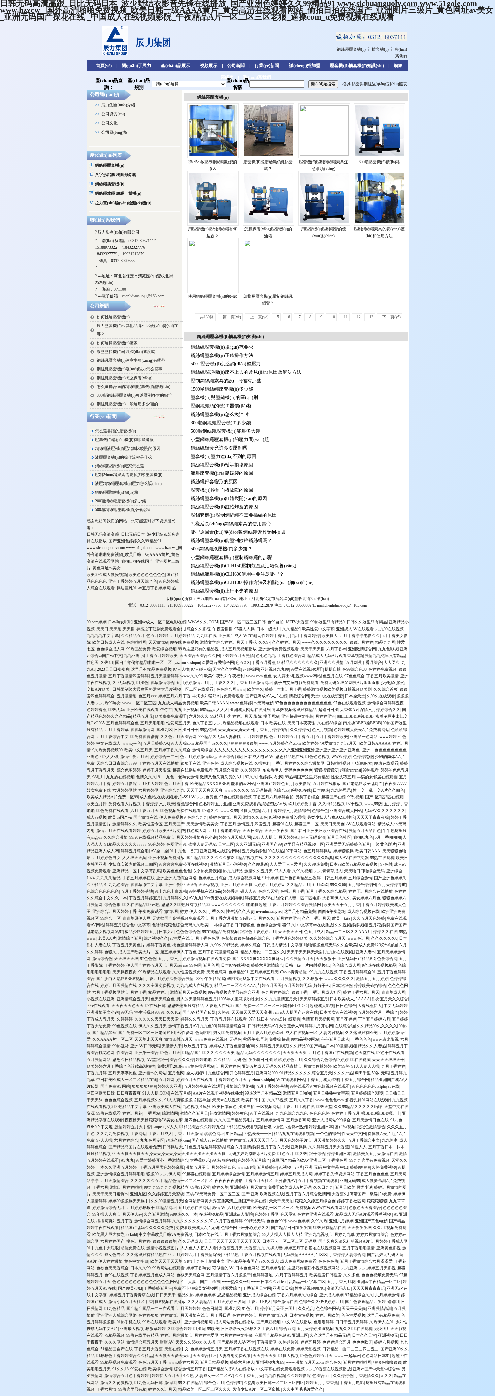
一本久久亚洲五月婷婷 (117, 1167)
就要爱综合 (231, 1288)
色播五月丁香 (292, 891)
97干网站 (294, 851)
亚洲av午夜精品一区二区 (379, 1281)
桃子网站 (271, 716)
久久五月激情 (156, 1214)
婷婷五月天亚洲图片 (278, 1308)
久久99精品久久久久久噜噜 (358, 1106)
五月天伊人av (130, 1214)
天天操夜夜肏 (124, 972)
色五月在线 (333, 676)
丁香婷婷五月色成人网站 (152, 1275)
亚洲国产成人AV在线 (237, 635)
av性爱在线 (180, 938)
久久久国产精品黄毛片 (234, 1120)
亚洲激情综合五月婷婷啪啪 (120, 1174)
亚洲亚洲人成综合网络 (220, 851)
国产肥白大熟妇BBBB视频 (119, 978)
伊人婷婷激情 (110, 1261)
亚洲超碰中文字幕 (297, 716)
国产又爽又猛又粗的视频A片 (344, 1241)
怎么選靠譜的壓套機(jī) (115, 431)
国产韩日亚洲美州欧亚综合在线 (318, 830)
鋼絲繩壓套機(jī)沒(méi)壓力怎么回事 (129, 369)
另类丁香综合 (307, 797)
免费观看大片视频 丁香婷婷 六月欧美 (141, 803)
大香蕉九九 (254, 1248)
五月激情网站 (99, 1059)
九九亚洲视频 (186, 709)
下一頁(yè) (391, 317)
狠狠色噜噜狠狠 (387, 1362)
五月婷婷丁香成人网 (389, 1241)
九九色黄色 (207, 797)
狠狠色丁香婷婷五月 (258, 931)
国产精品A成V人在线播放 (231, 1369)
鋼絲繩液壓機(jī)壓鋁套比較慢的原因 (127, 448)
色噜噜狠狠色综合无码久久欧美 (180, 925)
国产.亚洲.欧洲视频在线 (262, 1194)
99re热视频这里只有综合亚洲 (234, 992)
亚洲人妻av (365, 952)
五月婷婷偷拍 (273, 1268)
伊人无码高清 (313, 837)
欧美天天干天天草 (166, 1261)
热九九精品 (233, 871)
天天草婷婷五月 (314, 999)
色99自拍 (275, 622)
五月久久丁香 (301, 1100)
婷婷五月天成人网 (235, 837)
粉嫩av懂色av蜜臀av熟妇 (285, 1126)
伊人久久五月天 (152, 1026)
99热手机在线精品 (205, 891)
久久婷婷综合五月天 (327, 938)
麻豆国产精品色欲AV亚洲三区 (299, 1160)
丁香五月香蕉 (264, 662)
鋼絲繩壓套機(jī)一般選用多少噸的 (127, 404)
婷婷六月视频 (386, 1342)
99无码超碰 (261, 790)
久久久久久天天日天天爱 (156, 1019)
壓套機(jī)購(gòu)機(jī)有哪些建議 (124, 439)
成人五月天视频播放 (238, 649)
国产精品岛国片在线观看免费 (134, 1147)
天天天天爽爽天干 (388, 1059)
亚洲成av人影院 (239, 1214)
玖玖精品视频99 (101, 1153)
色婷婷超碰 (363, 756)
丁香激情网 (267, 1342)
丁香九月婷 (97, 1073)
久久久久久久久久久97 (192, 1221)
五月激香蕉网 (298, 1120)
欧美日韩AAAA (214, 703)
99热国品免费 (138, 649)
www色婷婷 (298, 1221)
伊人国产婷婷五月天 (145, 965)
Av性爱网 (185, 1032)
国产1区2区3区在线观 (384, 797)
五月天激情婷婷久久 (327, 1140)
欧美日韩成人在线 (108, 642)
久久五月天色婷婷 (369, 918)
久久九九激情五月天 (279, 999)
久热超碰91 (288, 1342)
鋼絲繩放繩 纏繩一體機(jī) (118, 193)
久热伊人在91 (381, 1322)
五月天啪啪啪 (152, 723)
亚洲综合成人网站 (346, 810)
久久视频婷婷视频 (351, 925)
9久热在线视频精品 (379, 965)
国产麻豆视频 (268, 1322)
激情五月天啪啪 (297, 1093)
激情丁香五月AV (183, 1026)
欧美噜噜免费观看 (171, 716)
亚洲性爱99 (174, 884)
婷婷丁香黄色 (158, 945)
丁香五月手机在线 (298, 1106)
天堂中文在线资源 (327, 696)
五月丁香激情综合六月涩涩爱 (366, 1261)
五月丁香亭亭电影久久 (359, 635)
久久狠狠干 (312, 978)
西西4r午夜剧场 (331, 911)
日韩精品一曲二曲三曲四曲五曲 (350, 1349)
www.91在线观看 (285, 1019)
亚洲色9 (94, 756)
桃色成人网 (197, 830)
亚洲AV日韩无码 (145, 1046)
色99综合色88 (354, 669)
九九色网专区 (152, 1140)
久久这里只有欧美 (361, 1032)
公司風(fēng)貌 (114, 132)
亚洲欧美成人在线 (164, 1106)
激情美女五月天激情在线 (375, 1153)
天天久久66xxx (188, 1342)
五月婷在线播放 (326, 783)
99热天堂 (324, 1106)
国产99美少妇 (130, 1288)
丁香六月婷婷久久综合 (297, 1295)
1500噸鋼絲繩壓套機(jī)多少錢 (222, 389)
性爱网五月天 (178, 723)
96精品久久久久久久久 (297, 662)
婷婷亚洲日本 (321, 1126)
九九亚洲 (132, 655)
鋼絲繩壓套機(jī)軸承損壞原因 (222, 464)
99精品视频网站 (305, 1039)
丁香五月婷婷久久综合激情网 (298, 763)
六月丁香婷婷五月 (291, 1275)
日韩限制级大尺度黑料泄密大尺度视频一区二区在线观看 (163, 689)
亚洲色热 (210, 763)
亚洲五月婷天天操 (236, 884)
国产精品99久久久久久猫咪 (210, 857)
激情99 (170, 1382)
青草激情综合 (162, 682)
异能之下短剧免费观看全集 (160, 629)
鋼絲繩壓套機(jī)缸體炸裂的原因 (224, 506)
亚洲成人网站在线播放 (250, 709)
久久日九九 (323, 1187)
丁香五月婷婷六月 (374, 1019)
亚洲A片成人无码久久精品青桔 (270, 1066)
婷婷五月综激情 (174, 1335)
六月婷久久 (199, 716)
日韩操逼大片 (175, 1147)
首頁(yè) (104, 65)
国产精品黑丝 (104, 1032)
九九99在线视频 (389, 629)
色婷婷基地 (263, 1275)
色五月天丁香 (176, 783)
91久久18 (120, 1369)
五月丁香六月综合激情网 (308, 1194)
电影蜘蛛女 (362, 763)
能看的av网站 (243, 783)
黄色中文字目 (136, 1261)
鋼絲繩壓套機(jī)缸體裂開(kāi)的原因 (229, 498)
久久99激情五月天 (167, 1200)
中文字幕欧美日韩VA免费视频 (166, 1234)
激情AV (219, 1207)
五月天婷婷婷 (188, 1308)
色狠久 (110, 952)
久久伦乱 (306, 1308)
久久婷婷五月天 (286, 642)
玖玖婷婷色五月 (288, 1059)
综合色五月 (214, 1382)
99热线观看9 (301, 1086)
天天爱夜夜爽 (359, 1227)
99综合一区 (110, 918)
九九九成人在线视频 (194, 985)
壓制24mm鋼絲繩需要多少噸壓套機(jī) (128, 474)
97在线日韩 (155, 1005)
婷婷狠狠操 (343, 851)
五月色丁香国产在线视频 (330, 1052)
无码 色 (239, 1059)
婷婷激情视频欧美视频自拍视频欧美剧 (337, 689)
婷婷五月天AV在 (259, 898)
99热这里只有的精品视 (198, 649)
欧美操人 (330, 635)
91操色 (142, 682)
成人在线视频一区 (301, 1032)
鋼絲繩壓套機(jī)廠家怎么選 (119, 466)
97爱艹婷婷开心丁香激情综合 (162, 1160)
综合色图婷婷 (129, 770)
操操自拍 (333, 669)
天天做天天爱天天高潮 (251, 1012)
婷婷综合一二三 (164, 756)
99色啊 (195, 965)
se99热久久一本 (183, 1214)
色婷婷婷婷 (242, 1315)
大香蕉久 (340, 1194)
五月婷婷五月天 (264, 972)
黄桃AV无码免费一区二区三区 (213, 1194)
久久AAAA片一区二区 (112, 1039)
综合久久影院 (199, 629)
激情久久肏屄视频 (116, 1382)
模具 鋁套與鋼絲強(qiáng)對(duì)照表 (374, 84)
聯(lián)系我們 (257, 77)
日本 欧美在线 (273, 723)
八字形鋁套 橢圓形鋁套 (115, 174)
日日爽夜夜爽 (129, 1093)
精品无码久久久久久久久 (258, 1052)
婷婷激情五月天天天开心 (251, 1140)
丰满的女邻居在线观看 (377, 777)
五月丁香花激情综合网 (218, 952)
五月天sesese (176, 965)
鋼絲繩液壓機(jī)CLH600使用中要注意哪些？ (237, 574)
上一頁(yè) (259, 317)
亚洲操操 (299, 1147)
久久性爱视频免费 (188, 972)
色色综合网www (230, 689)
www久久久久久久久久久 (325, 642)
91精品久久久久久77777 (125, 844)
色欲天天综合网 (190, 1275)
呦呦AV (167, 1342)
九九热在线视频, (339, 952)
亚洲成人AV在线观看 (355, 629)
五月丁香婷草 (116, 729)
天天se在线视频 (226, 1100)
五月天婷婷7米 (156, 743)
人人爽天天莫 (134, 857)
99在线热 (276, 851)
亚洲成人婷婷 (331, 1295)
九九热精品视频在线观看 (236, 723)
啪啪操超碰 (256, 904)
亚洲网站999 (267, 1073)
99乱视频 (355, 797)
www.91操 (246, 1167)
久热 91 (106, 662)
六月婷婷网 (148, 790)
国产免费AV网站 (115, 1086)
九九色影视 (388, 649)
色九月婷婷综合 (275, 992)
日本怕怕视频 (301, 1315)
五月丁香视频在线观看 (318, 1180)
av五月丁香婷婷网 (154, 588)
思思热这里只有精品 (185, 1005)
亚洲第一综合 (146, 1052)
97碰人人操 (244, 629)
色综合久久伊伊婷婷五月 (321, 1301)
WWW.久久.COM (203, 622)
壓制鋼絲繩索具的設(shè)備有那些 (226, 380)
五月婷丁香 (136, 992)
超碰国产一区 (306, 824)
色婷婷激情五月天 (206, 1349)
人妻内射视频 (331, 1032)
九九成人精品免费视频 (178, 703)
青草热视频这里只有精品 (294, 709)
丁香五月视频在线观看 (260, 1254)
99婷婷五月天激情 (238, 655)
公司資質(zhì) (113, 114)
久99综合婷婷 (179, 1328)
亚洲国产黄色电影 (371, 1221)
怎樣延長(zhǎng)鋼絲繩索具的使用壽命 (231, 523)
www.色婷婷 (241, 703)
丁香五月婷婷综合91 (357, 972)
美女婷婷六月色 (366, 898)
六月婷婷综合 (126, 1140)
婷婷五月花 (132, 1113)
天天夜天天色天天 (127, 1005)
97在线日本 (259, 1019)
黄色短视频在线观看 (332, 1086)
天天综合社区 (205, 1355)
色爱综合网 (387, 958)
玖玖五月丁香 (196, 1046)
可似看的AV (223, 1268)
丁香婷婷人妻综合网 (347, 1254)
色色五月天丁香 (152, 1362)
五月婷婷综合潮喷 (367, 1093)
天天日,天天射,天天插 (115, 629)
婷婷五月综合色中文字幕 (128, 925)
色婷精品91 (238, 972)
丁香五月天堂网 (257, 1288)
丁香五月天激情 (188, 1133)
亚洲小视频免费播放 (166, 857)
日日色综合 (346, 1005)
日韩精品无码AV (262, 1026)
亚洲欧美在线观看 (142, 709)
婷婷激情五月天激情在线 (182, 1315)
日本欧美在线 (206, 1234)
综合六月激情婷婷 (243, 1147)
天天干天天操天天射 (305, 952)
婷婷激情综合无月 (108, 1207)
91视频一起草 (291, 1167)
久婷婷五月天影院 (272, 1046)
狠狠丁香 (299, 992)
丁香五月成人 (160, 1133)
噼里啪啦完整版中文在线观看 (248, 978)
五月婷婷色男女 (106, 857)
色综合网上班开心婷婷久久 (245, 1227)
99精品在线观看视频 (244, 1126)
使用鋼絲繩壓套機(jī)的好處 (212, 296)
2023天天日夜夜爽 (113, 669)
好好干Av (322, 985)
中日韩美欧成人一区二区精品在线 (126, 1079)
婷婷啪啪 (204, 1059)
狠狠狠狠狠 (377, 1200)
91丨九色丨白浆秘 (171, 891)
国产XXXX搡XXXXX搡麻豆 (258, 958)
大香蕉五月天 (231, 1248)
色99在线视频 (116, 1275)
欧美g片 (175, 1322)
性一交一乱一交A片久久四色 (378, 790)
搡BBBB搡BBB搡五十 (380, 1113)
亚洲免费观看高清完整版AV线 (260, 803)
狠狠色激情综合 (371, 1126)
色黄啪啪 (203, 1032)
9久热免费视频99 (107, 750)
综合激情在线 (285, 1301)
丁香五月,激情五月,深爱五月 (245, 824)
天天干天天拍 (281, 1200)
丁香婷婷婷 (114, 965)
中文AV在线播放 (297, 1322)
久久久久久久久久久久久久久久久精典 (298, 857)
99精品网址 (166, 1207)
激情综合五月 (130, 938)
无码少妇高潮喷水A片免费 (252, 1153)
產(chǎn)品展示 (175, 65)
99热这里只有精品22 (263, 1093)
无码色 (235, 1039)
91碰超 (246, 918)
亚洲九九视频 (316, 1234)
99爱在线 (138, 1369)
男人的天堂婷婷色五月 (196, 999)
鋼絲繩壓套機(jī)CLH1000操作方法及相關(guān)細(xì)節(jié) (252, 582)
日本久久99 (140, 1268)
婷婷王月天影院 (156, 770)
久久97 (264, 642)
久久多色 (351, 1275)
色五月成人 (314, 931)
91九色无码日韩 (148, 1382)
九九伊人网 (170, 1174)
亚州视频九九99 (275, 669)
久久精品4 (222, 1059)
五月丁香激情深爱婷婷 (128, 676)
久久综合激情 (115, 837)
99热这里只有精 (132, 1389)
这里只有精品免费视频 (151, 669)
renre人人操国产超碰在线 (295, 1012)
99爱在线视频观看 (307, 669)
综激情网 (170, 1113)
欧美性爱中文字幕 (318, 629)
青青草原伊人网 (136, 918)
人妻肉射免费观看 (235, 1355)
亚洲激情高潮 (380, 1308)
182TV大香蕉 (297, 622)
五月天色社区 (339, 837)
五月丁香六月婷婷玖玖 (263, 1032)
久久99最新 (258, 864)
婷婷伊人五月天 (166, 1375)
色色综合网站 (328, 1308)
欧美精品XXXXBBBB (209, 783)
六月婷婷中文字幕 (236, 1335)
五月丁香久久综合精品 (326, 891)
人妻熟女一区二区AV (214, 1375)
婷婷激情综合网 (232, 1026)
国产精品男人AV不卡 (236, 1342)
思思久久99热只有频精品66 (185, 904)
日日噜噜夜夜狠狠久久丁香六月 (249, 1328)
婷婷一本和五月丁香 (283, 689)
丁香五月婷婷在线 (138, 877)
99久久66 (338, 884)
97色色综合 (354, 676)
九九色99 (208, 1026)
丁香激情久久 (367, 1375)
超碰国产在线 (333, 797)
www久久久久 (237, 790)
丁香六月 (100, 1187)
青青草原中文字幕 (146, 884)
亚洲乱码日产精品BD (356, 958)
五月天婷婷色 (254, 851)
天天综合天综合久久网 (199, 655)
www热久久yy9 (235, 1281)
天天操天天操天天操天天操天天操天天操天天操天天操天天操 (172, 1153)
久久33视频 (277, 1100)
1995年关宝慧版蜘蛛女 (239, 999)
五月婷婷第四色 (221, 1167)
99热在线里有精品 (142, 1335)
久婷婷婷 (125, 1019)
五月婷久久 (264, 918)
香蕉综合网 (187, 803)
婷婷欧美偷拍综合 (370, 985)
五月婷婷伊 (267, 1167)
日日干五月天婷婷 (351, 1322)
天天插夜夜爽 (276, 830)
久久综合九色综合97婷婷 (326, 1059)
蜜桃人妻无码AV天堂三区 (211, 844)
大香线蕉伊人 (370, 1005)
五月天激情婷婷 (165, 676)
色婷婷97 (234, 1382)
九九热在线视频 (120, 777)
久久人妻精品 (199, 1301)
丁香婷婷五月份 (158, 1288)
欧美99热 (341, 1066)
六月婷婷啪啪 (239, 1207)
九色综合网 (218, 1073)
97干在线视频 (262, 1113)
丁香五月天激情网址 (254, 682)
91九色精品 (114, 1308)
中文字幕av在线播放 (315, 925)
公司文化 (109, 123)
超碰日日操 (328, 709)
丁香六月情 (106, 1389)
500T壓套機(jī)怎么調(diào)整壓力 (226, 363)
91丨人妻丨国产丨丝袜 (200, 1281)
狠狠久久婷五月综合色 (315, 1200)
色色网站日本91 (376, 1355)
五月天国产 (174, 824)
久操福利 (262, 763)
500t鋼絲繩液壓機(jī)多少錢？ (221, 548)
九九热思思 (341, 790)
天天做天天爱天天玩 (173, 1355)
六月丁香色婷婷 (228, 1221)
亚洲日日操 (283, 1288)
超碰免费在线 (133, 1248)
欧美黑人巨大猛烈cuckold (114, 1234)
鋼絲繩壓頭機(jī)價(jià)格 (116, 492)
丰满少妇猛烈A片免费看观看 (218, 696)
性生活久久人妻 (240, 911)
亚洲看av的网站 (152, 1073)
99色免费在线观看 (112, 810)
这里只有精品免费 (300, 911)
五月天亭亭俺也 (122, 1073)
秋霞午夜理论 (255, 1039)
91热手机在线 (129, 1322)
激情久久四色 (255, 817)
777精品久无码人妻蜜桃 (220, 736)
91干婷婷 (270, 877)
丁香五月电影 (352, 1382)
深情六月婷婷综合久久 (380, 709)
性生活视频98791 (149, 1012)
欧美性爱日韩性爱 (325, 1275)
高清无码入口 (339, 1288)
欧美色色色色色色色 (147, 574)
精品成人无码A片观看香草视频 (335, 655)
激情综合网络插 (240, 1086)
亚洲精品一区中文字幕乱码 (136, 871)
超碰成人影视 (322, 1005)
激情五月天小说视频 (228, 864)
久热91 (224, 1012)
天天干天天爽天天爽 (204, 790)
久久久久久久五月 (146, 1180)
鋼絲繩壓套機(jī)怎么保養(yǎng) (124, 377)
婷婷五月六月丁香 (174, 696)
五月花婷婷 (379, 925)
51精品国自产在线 (116, 1349)
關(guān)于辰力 (136, 65)
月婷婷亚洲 (325, 716)
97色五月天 (170, 1052)
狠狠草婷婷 (155, 1328)
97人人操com (182, 743)
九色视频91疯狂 (197, 1106)
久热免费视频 (384, 1167)
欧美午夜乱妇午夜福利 (224, 676)
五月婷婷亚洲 (288, 918)
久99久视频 (302, 871)
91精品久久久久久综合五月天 (305, 1073)
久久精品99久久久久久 (377, 1026)
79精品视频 (114, 1335)
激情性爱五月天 (134, 756)
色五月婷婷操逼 (317, 851)
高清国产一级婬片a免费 (371, 1194)
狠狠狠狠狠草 (164, 1241)
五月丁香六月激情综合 (240, 1234)
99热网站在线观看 (168, 1268)
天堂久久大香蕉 (227, 669)
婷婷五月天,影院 (247, 716)
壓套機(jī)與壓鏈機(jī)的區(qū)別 (224, 397)
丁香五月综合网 (355, 1079)
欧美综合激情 (160, 1369)
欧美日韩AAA (368, 851)
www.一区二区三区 (139, 703)
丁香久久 (216, 911)
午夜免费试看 (150, 911)
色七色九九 (266, 655)
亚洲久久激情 (332, 662)
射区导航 (202, 1100)
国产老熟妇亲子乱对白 (362, 783)
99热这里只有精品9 (327, 622)
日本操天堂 (355, 696)
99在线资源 (360, 1059)
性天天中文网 (354, 1133)
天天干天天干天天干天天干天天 (232, 1241)
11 (346, 317)
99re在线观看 (98, 1005)
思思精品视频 (229, 1295)
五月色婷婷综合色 (122, 723)
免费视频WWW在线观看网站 (321, 1207)
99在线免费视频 (184, 642)
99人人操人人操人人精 (282, 1234)
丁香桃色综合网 (291, 655)
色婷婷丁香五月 (345, 1113)
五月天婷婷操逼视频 (315, 1328)
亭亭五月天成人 (335, 1039)
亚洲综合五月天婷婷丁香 (114, 911)
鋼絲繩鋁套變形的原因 (214, 481)
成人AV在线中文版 (351, 857)
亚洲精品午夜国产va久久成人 (252, 1261)
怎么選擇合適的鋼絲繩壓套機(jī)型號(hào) (133, 386)
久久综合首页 (385, 689)
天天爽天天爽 (126, 958)
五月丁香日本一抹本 (386, 1147)
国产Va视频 (345, 1126)
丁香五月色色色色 (372, 1174)
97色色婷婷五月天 (316, 1355)
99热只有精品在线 (329, 1227)
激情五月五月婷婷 (372, 978)
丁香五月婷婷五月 (145, 898)
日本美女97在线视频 (338, 1012)
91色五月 (285, 1153)
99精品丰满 (220, 716)
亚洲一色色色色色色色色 (384, 750)
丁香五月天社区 (258, 1180)
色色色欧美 (362, 1342)
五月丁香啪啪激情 (358, 1248)
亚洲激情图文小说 (103, 1012)
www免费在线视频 (211, 1039)
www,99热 (373, 803)
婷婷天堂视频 (308, 1349)
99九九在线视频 (323, 972)
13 (371, 317)
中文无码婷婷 (396, 1005)
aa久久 (386, 1375)
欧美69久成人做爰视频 (107, 574)
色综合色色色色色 (103, 891)
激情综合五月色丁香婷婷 (127, 1375)
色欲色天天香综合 (365, 1207)
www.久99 (229, 810)
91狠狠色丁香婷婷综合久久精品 (124, 1355)
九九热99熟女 (108, 703)
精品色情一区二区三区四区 (188, 1180)
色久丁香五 (202, 723)
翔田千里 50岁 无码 (372, 1073)
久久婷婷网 (250, 770)
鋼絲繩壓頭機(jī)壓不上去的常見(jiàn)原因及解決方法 (246, 372)
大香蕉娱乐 (200, 1160)
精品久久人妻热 (372, 1046)
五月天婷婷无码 (298, 985)
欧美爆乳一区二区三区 (273, 1207)
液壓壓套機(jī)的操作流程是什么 (123, 457)
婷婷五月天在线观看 (194, 1079)
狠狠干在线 (190, 763)
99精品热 (231, 1254)
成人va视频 (96, 817)
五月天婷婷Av (286, 837)
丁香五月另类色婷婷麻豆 (161, 1167)
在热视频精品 (211, 1214)
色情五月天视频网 (318, 1019)
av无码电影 (263, 703)
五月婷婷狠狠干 (140, 1207)
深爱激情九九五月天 (339, 743)
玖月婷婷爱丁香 (302, 803)
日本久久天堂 (364, 1335)
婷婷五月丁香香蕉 (322, 1382)
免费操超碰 (279, 1039)
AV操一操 (159, 851)
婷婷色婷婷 (205, 1295)
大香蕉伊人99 (291, 1026)
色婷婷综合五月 (336, 1342)
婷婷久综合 (250, 945)
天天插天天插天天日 (236, 729)
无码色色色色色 (298, 770)
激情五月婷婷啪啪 (126, 1187)
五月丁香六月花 (341, 1281)
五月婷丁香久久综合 (172, 750)
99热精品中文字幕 (130, 1106)
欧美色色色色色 (177, 871)
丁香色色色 (361, 1039)
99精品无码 (254, 1221)
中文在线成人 (108, 743)
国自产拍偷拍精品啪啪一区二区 (144, 662)
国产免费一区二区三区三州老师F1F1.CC (271, 1005)
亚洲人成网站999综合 (331, 1120)
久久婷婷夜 (300, 729)
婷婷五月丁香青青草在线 (131, 1295)
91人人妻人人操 (365, 1066)
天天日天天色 (332, 824)
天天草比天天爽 (148, 1039)
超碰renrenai (350, 770)
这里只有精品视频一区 (304, 844)
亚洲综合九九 (172, 790)
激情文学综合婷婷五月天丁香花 (228, 642)
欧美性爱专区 (150, 824)
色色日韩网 (212, 1308)
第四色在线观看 (198, 1120)
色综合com (321, 1375)
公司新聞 (236, 65)
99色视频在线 (124, 1026)
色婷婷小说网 (271, 777)
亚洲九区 (138, 1194)
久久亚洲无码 (248, 844)
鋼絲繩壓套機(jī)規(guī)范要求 (222, 347)
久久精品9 (291, 629)
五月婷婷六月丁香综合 (378, 1012)
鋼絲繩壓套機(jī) (351, 49)
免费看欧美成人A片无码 (289, 1187)
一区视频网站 (268, 1106)
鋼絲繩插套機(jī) (109, 184)
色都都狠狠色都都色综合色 (245, 938)
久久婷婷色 (343, 1375)
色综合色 (320, 810)
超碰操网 (251, 669)
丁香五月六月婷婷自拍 (273, 797)
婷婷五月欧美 (327, 1315)
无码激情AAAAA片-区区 (305, 1254)
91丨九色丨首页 (184, 851)
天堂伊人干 (172, 1046)
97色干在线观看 (390, 1052)
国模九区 (164, 729)
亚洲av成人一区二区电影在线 (160, 622)
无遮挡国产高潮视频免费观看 (178, 918)
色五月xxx (147, 696)
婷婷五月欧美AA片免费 (163, 830)
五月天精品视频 (214, 1362)
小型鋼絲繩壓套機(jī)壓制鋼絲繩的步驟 (231, 557)
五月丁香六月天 (275, 1147)
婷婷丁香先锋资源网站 (334, 1174)
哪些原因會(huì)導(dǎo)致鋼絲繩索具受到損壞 (238, 532)
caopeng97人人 (165, 1126)
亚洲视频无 (388, 1335)
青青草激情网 (142, 729)
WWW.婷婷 (341, 756)
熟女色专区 (114, 1254)
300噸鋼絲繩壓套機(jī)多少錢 (221, 422)
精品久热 (185, 1295)
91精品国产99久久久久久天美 (208, 1052)
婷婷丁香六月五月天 (361, 992)
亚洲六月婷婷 (341, 1221)
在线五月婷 (181, 1093)
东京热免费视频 (207, 871)
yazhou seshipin (187, 662)
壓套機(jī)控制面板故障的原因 (222, 490)
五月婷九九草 (342, 1234)
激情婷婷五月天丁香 (132, 1126)
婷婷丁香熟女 (198, 1268)
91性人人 (359, 1147)
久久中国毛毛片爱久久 (303, 1389)
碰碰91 (393, 1301)
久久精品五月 (133, 635)
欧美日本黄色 (224, 1106)
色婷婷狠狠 (148, 1315)
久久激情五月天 (300, 958)
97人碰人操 (201, 669)
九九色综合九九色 (291, 1113)
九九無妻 (390, 1140)
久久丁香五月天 (316, 918)
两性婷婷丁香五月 (274, 635)
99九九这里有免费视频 (369, 1160)
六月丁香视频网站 (108, 992)
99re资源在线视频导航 (223, 898)
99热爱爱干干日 (258, 1133)
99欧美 (213, 1328)
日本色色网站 (247, 1268)
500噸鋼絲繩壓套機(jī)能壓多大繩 (225, 431)
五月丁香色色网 (205, 938)
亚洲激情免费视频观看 (278, 649)
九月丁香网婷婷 (306, 635)
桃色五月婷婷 (138, 1241)
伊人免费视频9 (172, 817)
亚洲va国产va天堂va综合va (376, 1369)
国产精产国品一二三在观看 (150, 1308)
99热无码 (116, 709)
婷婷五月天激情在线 (118, 985)
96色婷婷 (156, 844)
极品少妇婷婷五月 (141, 931)
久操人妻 (274, 1248)
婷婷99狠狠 (360, 1167)
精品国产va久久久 (211, 743)
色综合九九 (197, 817)
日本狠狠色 (342, 985)
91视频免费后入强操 (287, 817)
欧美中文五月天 (138, 750)
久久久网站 (114, 1342)
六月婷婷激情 (387, 1295)
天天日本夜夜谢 (301, 723)
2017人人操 (263, 837)
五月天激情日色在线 (370, 1120)
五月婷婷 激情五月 (271, 1315)
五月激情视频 (288, 978)
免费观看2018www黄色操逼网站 (185, 1066)
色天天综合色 (163, 999)
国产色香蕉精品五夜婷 (300, 877)
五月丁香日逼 (218, 1315)
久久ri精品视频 (331, 803)
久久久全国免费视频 (156, 985)
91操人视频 (250, 810)
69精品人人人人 (214, 709)
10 (333, 317)
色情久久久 (146, 777)
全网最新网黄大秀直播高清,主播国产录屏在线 (226, 1200)
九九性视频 (275, 1375)
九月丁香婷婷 (393, 1066)
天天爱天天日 (290, 931)
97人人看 (282, 871)
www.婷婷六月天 (183, 1362)
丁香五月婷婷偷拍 (272, 729)
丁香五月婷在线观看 (228, 1019)
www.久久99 (191, 676)
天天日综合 (252, 830)
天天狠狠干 (326, 958)
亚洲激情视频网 (198, 1322)
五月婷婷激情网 (270, 1120)
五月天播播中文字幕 (331, 1093)
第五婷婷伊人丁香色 (178, 952)
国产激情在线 (145, 817)
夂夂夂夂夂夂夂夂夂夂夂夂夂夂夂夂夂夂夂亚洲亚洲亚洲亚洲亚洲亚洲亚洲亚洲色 (287, 750)
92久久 (251, 777)
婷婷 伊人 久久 (193, 911)
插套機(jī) (380, 49)
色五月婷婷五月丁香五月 (291, 736)
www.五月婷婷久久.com (280, 743)
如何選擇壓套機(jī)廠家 (117, 343)
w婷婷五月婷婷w (269, 884)
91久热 (188, 1375)
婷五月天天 (272, 985)
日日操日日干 (186, 729)
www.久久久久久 (339, 978)
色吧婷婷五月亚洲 (215, 803)
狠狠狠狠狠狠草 (243, 743)
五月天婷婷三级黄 (229, 1301)
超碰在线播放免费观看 (192, 770)
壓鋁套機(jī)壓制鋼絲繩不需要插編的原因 (234, 515)
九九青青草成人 (328, 871)
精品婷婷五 (158, 992)
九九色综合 (118, 884)
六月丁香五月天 (144, 810)
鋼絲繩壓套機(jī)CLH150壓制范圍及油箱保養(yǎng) (243, 565)
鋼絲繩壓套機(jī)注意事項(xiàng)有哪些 (131, 360)
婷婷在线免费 (282, 1349)
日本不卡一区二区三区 (282, 1241)
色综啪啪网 (136, 642)
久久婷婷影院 (299, 1375)
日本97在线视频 (235, 965)
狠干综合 (317, 1153)
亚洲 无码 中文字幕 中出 (326, 1167)
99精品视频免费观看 (118, 1362)
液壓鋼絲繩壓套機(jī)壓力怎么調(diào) (128, 483)
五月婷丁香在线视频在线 (246, 1349)
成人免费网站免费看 (298, 1261)
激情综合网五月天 (142, 1342)
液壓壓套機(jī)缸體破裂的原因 (222, 473)
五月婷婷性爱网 (204, 1335)
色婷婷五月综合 (212, 877)
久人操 (209, 1342)
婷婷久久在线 (385, 931)
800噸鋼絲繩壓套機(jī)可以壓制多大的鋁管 (134, 395)
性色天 (93, 662)
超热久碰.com (178, 1140)
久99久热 (319, 1221)
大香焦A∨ (349, 709)
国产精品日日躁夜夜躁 (291, 1227)
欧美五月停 (97, 803)
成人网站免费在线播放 (234, 1322)
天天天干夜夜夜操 (373, 817)
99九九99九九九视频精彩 (166, 1187)
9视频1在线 (301, 790)
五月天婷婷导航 (392, 884)
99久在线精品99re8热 (141, 904)
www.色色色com (329, 1100)
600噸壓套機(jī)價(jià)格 (379, 161)
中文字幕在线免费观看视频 (280, 1369)
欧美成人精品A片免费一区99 (112, 797)
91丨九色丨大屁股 (103, 1248)
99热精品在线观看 (154, 972)
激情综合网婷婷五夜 (385, 703)
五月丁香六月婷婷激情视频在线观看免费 (194, 958)
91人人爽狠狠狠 (178, 1100)
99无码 (127, 1012)
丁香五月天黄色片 (128, 945)
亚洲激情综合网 (362, 649)
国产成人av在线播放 (210, 1140)
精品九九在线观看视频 (294, 1133)
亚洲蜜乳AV (285, 1180)
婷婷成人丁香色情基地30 (231, 1046)
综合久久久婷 (182, 1059)
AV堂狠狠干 (157, 1059)
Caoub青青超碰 (294, 972)
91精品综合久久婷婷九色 (201, 1126)
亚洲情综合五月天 (133, 999)
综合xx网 (287, 1328)
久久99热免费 (316, 864)
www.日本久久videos (269, 1281)
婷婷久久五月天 (194, 1019)
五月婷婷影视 (255, 736)
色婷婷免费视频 (382, 669)
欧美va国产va (120, 817)
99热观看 (371, 770)
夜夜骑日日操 (260, 1059)
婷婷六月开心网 (319, 1026)
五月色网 (211, 965)
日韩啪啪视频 (338, 763)
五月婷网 (167, 1079)
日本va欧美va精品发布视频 (354, 864)
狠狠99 (152, 1174)
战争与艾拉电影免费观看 (296, 682)
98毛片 (98, 777)
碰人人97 (248, 891)
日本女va (166, 931)
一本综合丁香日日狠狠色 (232, 925)
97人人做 (110, 756)
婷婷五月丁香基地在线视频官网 (312, 1248)
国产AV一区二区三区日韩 (243, 622)
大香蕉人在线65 (219, 1005)
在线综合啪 (345, 1026)
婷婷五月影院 (124, 783)
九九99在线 (206, 635)
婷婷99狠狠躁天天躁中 (128, 1200)
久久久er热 (343, 1073)
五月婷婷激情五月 (192, 682)
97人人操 (104, 1140)
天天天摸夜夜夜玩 (369, 1288)
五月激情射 (127, 696)
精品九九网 (385, 642)
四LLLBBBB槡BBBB (355, 716)
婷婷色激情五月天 (225, 817)
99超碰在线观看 (196, 1174)
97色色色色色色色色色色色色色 (303, 703)
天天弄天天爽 (265, 1355)
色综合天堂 (268, 891)
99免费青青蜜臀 (144, 736)
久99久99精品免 (224, 945)
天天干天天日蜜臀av (110, 1194)
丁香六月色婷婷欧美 (289, 938)
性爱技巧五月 (343, 777)
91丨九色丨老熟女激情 (178, 777)
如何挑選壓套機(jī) (113, 317)
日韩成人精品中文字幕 (282, 945)
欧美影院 (303, 783)
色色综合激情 (268, 925)
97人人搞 (181, 669)
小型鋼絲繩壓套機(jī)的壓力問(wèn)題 (230, 439)
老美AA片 (107, 938)
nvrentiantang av (269, 911)
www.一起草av (347, 1355)
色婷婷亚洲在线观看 (315, 1214)
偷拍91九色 (363, 837)
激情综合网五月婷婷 (152, 1221)
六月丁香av (336, 649)
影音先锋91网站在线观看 (367, 1100)
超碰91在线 (282, 824)
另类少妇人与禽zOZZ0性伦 (331, 817)
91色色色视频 (317, 756)
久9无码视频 (123, 682)
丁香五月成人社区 (325, 992)
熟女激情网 (220, 1113)
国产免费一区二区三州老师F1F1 (146, 1032)
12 (359, 317)
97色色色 (148, 958)
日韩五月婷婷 (334, 877)
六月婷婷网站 (124, 790)
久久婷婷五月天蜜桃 (166, 1194)
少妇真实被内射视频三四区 (132, 864)
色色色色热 (319, 1113)
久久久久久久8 (384, 938)
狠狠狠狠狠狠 (144, 1086)
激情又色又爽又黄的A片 (221, 777)
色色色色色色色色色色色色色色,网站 (145, 1281)
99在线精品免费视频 (220, 931)
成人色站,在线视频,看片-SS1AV (168, 797)
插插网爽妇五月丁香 (114, 1221)
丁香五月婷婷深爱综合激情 (170, 978)
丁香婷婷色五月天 (230, 1079)
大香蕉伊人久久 (336, 898)
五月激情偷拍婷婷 (315, 1066)
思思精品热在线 (289, 756)
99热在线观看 (386, 763)
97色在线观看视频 (349, 703)
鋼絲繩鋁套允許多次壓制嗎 (219, 448)
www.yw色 (131, 743)
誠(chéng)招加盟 (304, 65)
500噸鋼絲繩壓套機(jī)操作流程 (122, 509)
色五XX (243, 662)
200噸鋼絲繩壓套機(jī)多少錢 (120, 501)
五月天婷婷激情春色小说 (194, 837)
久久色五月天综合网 (178, 736)
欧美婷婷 (310, 743)
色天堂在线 (365, 1052)
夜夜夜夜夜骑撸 (228, 1180)
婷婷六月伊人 (242, 1362)
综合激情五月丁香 (190, 1369)
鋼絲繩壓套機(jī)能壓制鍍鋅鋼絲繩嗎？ (231, 540)
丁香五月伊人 (259, 1301)
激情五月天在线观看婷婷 (118, 830)
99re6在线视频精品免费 (150, 837)
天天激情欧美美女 (202, 824)
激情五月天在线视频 (188, 992)
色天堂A (288, 1214)
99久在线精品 (190, 1382)
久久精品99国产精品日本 (312, 1046)
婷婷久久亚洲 (170, 1086)
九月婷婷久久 (175, 898)
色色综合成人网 (110, 649)
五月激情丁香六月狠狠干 (228, 1275)
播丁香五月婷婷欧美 (159, 655)
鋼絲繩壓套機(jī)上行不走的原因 (224, 591)
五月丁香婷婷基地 (137, 891)
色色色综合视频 (118, 1100)
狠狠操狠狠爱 (326, 770)
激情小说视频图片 (162, 1248)
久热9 (249, 1382)
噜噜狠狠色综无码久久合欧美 (330, 945)
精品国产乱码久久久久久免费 (147, 1227)
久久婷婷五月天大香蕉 (328, 1147)
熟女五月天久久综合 (390, 999)
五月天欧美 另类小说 (353, 1187)
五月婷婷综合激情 (228, 1174)
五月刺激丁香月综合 (363, 662)
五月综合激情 (226, 770)
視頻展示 (209, 65)
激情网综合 (202, 750)
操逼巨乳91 (127, 588)
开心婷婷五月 (242, 1073)
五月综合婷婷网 (362, 884)
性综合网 (125, 1052)
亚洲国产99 (272, 844)
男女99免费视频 (227, 1032)
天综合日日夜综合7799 (116, 763)
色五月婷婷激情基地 (198, 756)
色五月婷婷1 (157, 635)
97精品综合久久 (359, 1295)
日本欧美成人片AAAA (350, 999)
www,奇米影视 (386, 1039)
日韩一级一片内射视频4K (307, 965)
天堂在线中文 (176, 1349)
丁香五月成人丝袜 (323, 1079)
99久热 (301, 1153)
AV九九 (195, 898)
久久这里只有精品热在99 (148, 1254)
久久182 (173, 1012)
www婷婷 (388, 736)
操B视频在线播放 (170, 1301)
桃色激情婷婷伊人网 (190, 945)
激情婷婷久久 (124, 824)
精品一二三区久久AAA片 (348, 931)
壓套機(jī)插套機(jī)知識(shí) (357, 65)
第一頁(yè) (232, 317)
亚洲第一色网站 (364, 736)
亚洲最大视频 (132, 1328)
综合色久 (333, 1362)
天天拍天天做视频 (202, 884)
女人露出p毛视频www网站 (297, 676)
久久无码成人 (190, 1241)
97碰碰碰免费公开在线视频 (183, 864)
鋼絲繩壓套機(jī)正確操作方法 (222, 355)
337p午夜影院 (208, 978)
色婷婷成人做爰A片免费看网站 (361, 729)
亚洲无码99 (350, 1180)
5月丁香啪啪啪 (388, 837)
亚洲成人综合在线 (259, 1295)
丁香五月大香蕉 (148, 1349)
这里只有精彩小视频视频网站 (313, 1268)
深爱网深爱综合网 (218, 662)
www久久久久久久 (228, 904)
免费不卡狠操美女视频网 (196, 1288)
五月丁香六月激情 (222, 918)
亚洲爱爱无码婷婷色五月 (348, 844)
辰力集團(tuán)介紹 (118, 105)
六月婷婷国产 (112, 1241)
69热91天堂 (200, 1187)
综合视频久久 (156, 938)
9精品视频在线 (249, 857)
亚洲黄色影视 (388, 1248)
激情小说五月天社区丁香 (130, 1301)
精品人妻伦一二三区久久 (262, 952)
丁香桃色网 (337, 1160)
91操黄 (199, 1328)
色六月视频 (322, 729)
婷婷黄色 (240, 1113)
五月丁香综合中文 (112, 736)
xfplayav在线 (388, 1086)
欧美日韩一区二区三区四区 (280, 1382)
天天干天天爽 (354, 1308)
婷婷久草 (220, 1187)
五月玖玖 (320, 884)
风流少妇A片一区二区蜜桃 (256, 1389)
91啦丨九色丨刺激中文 (204, 1261)
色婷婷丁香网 (267, 1214)
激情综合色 (102, 958)
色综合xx (281, 790)
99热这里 (208, 729)
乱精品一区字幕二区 (307, 1281)
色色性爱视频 (353, 1315)
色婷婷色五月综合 (254, 1160)
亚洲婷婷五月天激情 (248, 1187)
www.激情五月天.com (305, 1362)
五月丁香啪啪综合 (224, 830)
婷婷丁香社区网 (351, 1200)
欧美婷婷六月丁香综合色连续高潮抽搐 (121, 1066)
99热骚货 (120, 1046)
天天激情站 (158, 642)
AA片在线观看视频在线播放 (218, 1093)
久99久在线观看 (381, 696)
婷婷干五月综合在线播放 (370, 891)
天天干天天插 (312, 649)
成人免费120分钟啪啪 (378, 945)
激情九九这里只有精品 (385, 655)
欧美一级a (341, 918)
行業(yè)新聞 (267, 65)
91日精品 (234, 1133)
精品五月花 (143, 716)
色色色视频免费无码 (379, 1275)
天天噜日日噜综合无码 (364, 871)
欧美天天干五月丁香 (342, 904)
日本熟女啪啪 (120, 622)
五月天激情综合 (114, 1180)
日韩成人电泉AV (259, 756)
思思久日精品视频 (128, 1059)
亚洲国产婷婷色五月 (275, 783)
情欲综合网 (299, 696)
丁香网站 (152, 1113)
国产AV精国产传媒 (199, 1012)
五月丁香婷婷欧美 (332, 736)
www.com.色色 (259, 676)
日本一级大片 (268, 629)
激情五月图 (196, 1167)
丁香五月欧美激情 (382, 676)
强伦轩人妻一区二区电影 (298, 898)
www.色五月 (358, 938)
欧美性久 (255, 689)
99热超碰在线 (224, 1160)
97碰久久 (210, 810)
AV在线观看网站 (361, 824)
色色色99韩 (276, 1221)
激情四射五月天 (178, 1039)
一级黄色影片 (384, 844)
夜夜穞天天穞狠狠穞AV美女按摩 (154, 1120)
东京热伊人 (272, 770)
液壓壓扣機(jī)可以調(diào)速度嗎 (126, 351)
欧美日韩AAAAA (375, 743)
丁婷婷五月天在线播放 (158, 763)
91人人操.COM (155, 1093)
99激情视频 (346, 1046)
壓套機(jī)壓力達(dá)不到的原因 (223, 456)
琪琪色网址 (214, 1133)
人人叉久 (392, 662)
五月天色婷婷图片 (291, 1140)
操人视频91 (196, 1073)
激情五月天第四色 (365, 830)
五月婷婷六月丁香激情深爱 (196, 1254)
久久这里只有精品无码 (330, 1335)
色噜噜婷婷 (324, 1322)
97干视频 (354, 803)
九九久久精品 (108, 877)
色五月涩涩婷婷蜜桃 (207, 1147)
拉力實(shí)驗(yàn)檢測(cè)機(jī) (123, 203)
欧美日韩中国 (253, 1100)
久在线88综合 (329, 723)
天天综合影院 (230, 756)
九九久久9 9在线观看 (353, 1328)
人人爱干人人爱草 (286, 864)
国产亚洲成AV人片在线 (266, 696)
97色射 (386, 864)
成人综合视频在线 (236, 763)
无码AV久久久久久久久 (384, 810)
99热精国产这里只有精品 (307, 777)
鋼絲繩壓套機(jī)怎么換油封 (220, 414)
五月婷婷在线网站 (194, 1207)
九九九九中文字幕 (103, 635)
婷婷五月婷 (310, 1342)
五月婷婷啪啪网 (357, 1362)
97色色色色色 (364, 1086)
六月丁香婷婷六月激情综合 (286, 810)
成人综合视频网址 (244, 877)
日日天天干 (166, 1295)
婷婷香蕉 (231, 891)
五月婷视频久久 (148, 1100)
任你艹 (166, 709)
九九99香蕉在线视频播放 (328, 1369)
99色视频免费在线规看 (180, 810)
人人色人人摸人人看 (198, 1248)
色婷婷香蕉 (97, 709)
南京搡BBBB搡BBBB (362, 723)
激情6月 (171, 911)
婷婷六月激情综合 (267, 965)
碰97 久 (288, 925)
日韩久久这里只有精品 (366, 622)
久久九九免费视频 (112, 1133)
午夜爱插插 (222, 629)
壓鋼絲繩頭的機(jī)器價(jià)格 (221, 405)
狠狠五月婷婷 (361, 642)
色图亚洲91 (176, 844)
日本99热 (321, 790)
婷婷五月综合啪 (135, 851)
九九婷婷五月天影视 (377, 1268)
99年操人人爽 (104, 1214)
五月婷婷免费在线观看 (204, 1086)
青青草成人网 (393, 992)
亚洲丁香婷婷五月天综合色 (132, 581)
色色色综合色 (188, 931)
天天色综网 (216, 972)
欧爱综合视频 (164, 649)
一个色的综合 (328, 1133)
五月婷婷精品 (182, 635)
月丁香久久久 (222, 682)
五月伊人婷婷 (150, 783)
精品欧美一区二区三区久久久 (204, 1389)
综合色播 (112, 904)
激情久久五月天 (258, 871)
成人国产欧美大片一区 (138, 952)
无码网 (310, 1241)
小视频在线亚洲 (101, 999)
